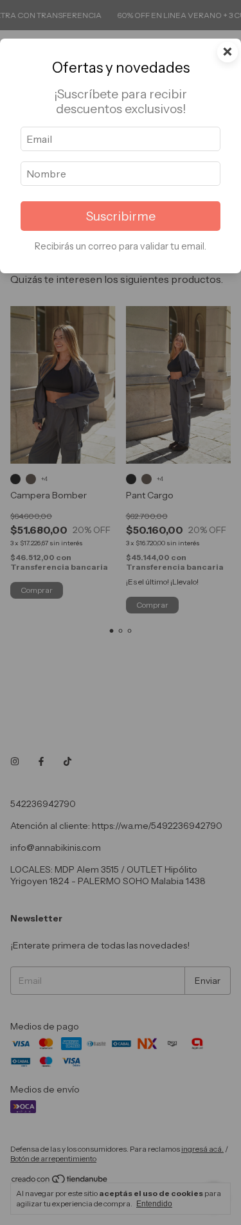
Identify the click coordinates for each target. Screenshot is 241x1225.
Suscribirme (121, 216)
